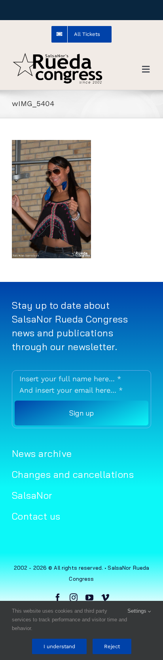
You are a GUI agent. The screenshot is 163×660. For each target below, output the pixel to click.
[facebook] (58, 598)
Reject (112, 646)
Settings (137, 611)
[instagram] (74, 598)
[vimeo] (105, 598)
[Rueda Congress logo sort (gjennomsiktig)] (57, 55)
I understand (59, 646)
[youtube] (89, 598)
